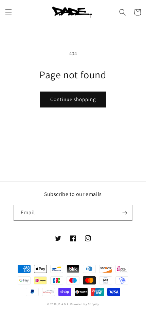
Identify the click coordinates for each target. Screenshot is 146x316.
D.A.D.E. (64, 304)
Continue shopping (73, 99)
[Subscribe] (124, 213)
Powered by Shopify (84, 304)
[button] (8, 12)
